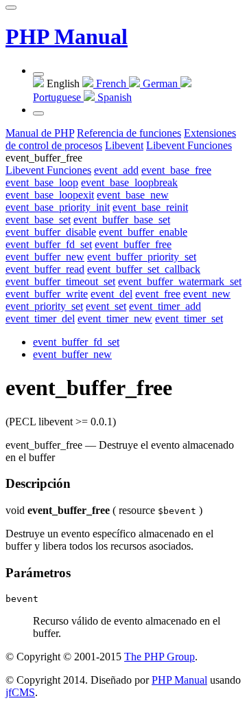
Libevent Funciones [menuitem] (189, 145)
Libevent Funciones (48, 170)
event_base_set (38, 219)
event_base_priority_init (57, 207)
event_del (111, 294)
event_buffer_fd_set (48, 244)
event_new (207, 294)
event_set (106, 306)
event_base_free (176, 170)
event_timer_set (189, 318)
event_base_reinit (150, 207)
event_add (116, 170)
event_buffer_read (44, 269)
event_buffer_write (46, 294)
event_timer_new (115, 318)
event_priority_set (44, 306)
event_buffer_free (133, 244)
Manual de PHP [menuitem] (39, 133)
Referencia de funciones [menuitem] (129, 133)
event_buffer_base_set (121, 219)
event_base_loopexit (49, 195)
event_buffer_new (44, 256)
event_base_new (133, 195)
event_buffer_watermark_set (180, 281)
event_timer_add (165, 306)
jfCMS (20, 692)
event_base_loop (41, 182)
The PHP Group (159, 656)
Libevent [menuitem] (124, 145)
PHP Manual (66, 36)
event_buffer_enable (143, 232)
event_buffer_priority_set (141, 256)
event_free (157, 294)
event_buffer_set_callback (143, 269)
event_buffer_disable (50, 232)
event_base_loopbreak (129, 182)
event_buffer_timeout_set (60, 281)
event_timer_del (40, 318)
